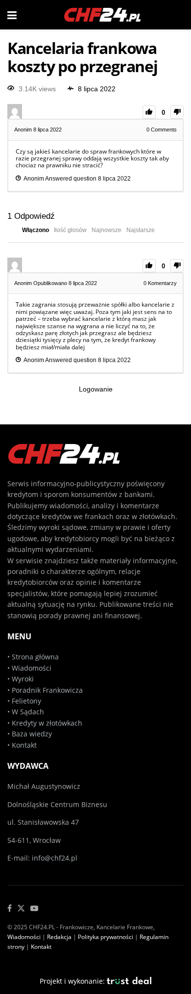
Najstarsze (140, 230)
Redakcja (59, 937)
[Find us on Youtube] (34, 908)
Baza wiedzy (32, 733)
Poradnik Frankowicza (47, 690)
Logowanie (96, 389)
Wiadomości (30, 668)
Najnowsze (106, 230)
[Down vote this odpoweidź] (177, 265)
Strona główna (35, 656)
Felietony (26, 701)
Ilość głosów (70, 230)
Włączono (35, 230)
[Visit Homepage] (103, 15)
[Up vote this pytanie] (149, 112)
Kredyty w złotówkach (47, 723)
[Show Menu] (12, 14)
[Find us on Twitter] (21, 908)
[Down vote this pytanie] (177, 112)
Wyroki (23, 678)
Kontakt (24, 745)
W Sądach (28, 711)
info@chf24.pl (54, 858)
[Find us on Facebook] (9, 908)
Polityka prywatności (105, 937)
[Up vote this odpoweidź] (149, 265)
